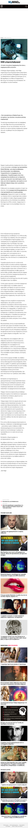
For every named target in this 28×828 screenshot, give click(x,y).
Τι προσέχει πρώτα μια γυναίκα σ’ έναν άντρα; (13, 664)
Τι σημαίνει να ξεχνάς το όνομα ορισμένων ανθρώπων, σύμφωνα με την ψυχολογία (12, 616)
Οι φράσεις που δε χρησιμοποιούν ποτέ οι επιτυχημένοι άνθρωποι (12, 743)
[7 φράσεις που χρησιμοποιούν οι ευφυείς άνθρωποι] (14, 522)
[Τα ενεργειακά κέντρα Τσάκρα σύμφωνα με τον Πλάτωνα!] (14, 693)
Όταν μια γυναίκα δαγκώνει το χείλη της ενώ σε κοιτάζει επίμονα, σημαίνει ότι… (14, 595)
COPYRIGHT (8, 826)
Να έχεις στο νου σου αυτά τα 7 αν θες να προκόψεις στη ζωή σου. (12, 723)
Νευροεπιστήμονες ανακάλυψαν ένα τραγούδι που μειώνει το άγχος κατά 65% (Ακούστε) (13, 575)
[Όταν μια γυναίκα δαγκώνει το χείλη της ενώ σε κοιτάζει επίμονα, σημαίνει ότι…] (14, 586)
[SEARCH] (26, 6)
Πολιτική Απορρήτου (14, 825)
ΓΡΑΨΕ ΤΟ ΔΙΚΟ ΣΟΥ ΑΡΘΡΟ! (17, 826)
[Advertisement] (14, 22)
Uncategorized (13, 645)
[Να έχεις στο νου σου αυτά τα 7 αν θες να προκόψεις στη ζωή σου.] (14, 713)
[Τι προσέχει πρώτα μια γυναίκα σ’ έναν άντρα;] (14, 655)
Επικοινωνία (6, 825)
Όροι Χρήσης (21, 825)
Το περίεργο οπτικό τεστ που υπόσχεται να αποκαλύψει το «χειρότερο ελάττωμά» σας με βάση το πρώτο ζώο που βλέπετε (13, 638)
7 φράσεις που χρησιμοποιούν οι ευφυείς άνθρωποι (12, 532)
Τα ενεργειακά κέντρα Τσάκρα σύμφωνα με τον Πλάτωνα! (14, 703)
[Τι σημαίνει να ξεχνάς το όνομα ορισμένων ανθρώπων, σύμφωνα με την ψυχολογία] (14, 606)
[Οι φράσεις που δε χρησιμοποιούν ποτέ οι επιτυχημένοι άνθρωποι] (14, 733)
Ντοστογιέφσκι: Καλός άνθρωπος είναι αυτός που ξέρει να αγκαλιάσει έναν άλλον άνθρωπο (13, 683)
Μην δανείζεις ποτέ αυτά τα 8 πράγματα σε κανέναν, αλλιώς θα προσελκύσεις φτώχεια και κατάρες (14, 553)
